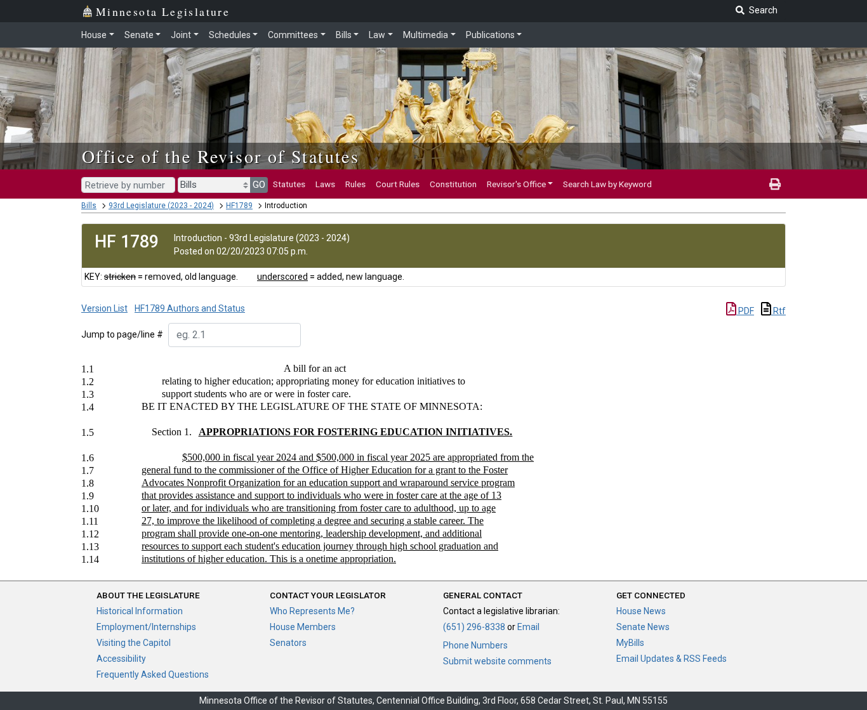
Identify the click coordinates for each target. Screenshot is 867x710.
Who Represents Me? (312, 611)
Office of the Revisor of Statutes (220, 156)
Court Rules (398, 184)
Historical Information (139, 611)
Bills (344, 35)
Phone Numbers (475, 645)
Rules (355, 184)
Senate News (643, 627)
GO (259, 184)
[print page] (775, 184)
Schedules (230, 35)
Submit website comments (497, 661)
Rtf (778, 311)
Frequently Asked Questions (152, 674)
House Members (303, 627)
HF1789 (239, 205)
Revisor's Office (516, 184)
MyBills (630, 643)
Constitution (453, 184)
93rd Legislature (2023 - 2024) (161, 205)
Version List (104, 308)
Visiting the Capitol (133, 643)
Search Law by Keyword (607, 184)
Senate (139, 35)
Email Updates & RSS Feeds (671, 659)
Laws (325, 184)
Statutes (289, 184)
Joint (181, 35)
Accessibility (121, 659)
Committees (293, 35)
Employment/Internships (146, 627)
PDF (745, 311)
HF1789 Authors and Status (190, 308)
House (94, 35)
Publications (490, 35)
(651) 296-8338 (474, 627)
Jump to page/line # (122, 334)
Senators (288, 643)
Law (377, 35)
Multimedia (425, 35)
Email (528, 627)
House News (641, 611)
